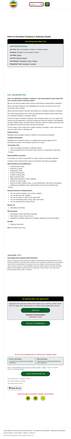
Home (9, 367)
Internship (26, 64)
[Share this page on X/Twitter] (43, 398)
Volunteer (33, 64)
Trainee (34, 61)
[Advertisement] (35, 21)
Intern (29, 61)
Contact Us (32, 432)
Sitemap (25, 432)
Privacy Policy (18, 432)
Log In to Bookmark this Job (35, 374)
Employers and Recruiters (58, 430)
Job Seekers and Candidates (41, 430)
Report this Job (16, 388)
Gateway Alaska (21, 58)
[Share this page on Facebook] (28, 398)
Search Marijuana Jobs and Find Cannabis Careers (26, 367)
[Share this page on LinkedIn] (35, 398)
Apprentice (23, 61)
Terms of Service (8, 432)
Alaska (19, 55)
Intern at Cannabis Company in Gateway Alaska (29, 36)
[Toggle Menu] (47, 4)
